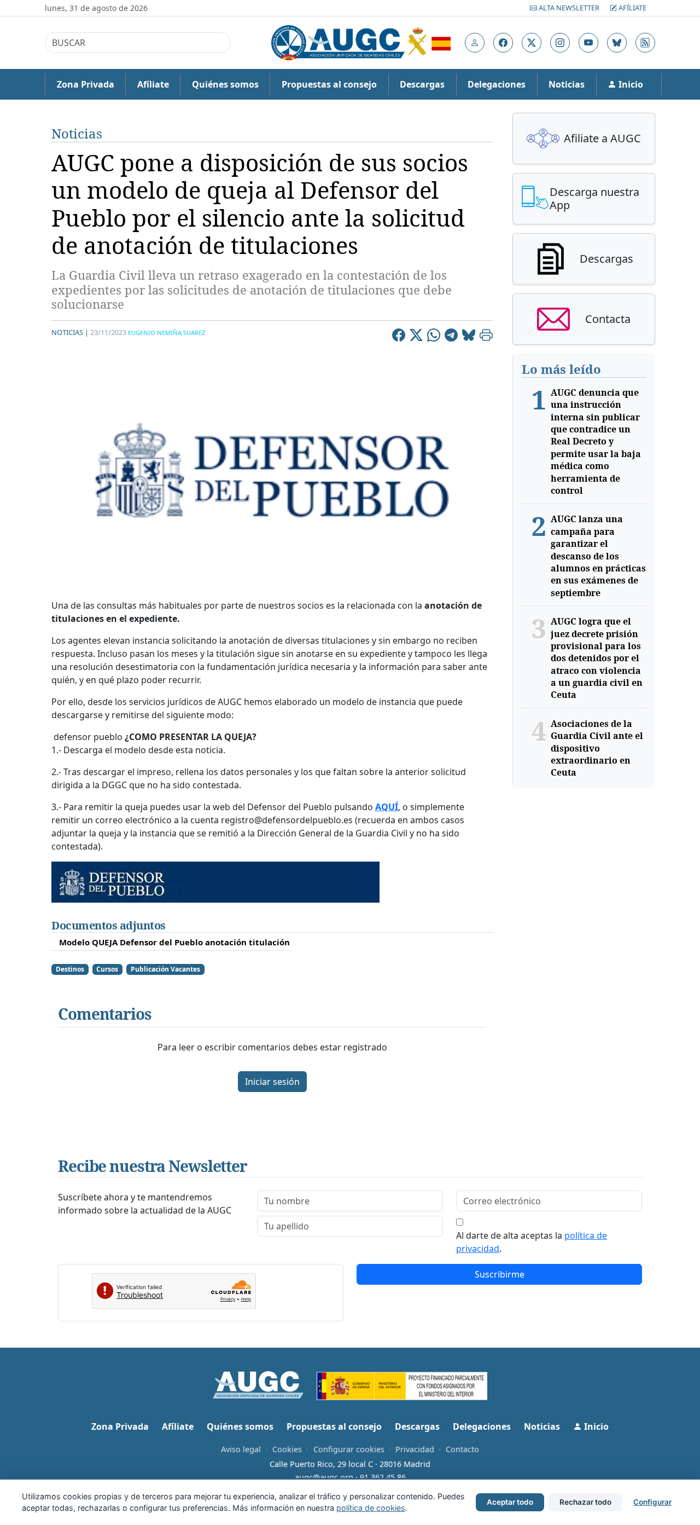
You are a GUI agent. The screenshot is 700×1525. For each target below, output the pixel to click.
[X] (416, 337)
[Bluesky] (468, 337)
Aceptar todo (510, 1502)
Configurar (652, 1502)
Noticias (567, 84)
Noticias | (70, 332)
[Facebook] (398, 337)
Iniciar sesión (272, 1082)
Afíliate (631, 8)
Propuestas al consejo (329, 84)
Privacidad (414, 1449)
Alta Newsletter (569, 8)
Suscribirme (499, 1274)
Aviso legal (241, 1449)
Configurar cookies (348, 1449)
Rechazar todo (585, 1502)
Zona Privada (85, 84)
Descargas (422, 84)
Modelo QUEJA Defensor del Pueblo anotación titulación (174, 942)
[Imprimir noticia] (486, 337)
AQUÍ (386, 807)
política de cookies (370, 1507)
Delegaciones (497, 84)
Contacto (462, 1449)
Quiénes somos (225, 84)
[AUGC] (265, 1384)
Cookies (287, 1449)
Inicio (629, 84)
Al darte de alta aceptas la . (531, 1242)
